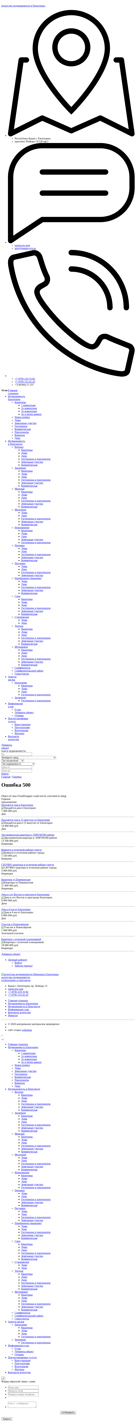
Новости (13, 1015)
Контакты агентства (13, 738)
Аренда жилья (16, 1321)
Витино (19, 447)
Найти (5, 773)
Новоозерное (22, 527)
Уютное (19, 626)
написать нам (22, 245)
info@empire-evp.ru (25, 248)
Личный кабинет (17, 959)
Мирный (20, 488)
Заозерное (20, 467)
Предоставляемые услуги (22, 1357)
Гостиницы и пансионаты (36, 459)
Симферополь (22, 667)
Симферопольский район (29, 670)
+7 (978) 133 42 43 (25, 381)
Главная (5, 776)
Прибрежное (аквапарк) (28, 578)
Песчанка (20, 563)
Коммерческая (23, 429)
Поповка (20, 545)
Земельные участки (25, 423)
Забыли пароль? (24, 965)
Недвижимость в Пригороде (16, 442)
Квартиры (20, 402)
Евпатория (21, 682)
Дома (18, 420)
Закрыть (7, 1419)
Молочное (20, 509)
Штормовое (21, 646)
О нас (18, 709)
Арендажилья (12, 678)
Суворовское (22, 617)
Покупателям (22, 727)
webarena (27, 1030)
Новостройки (22, 417)
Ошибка (17, 776)
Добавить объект (24, 712)
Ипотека (19, 733)
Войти (18, 962)
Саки (17, 596)
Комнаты (20, 435)
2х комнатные (29, 408)
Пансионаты (22, 432)
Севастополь (22, 673)
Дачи (17, 438)
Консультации (23, 724)
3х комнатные (29, 411)
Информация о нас (18, 1009)
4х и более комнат (31, 414)
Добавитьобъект (6, 746)
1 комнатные (28, 405)
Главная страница (13, 392)
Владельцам (21, 730)
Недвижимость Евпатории (16, 398)
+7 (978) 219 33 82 (25, 378)
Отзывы (19, 715)
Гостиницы (21, 426)
